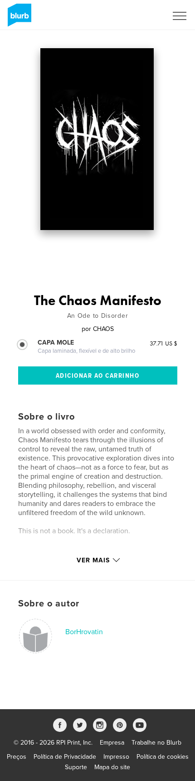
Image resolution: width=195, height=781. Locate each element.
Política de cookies (162, 757)
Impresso (116, 757)
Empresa (112, 742)
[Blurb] (18, 18)
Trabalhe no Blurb (156, 742)
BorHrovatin (84, 631)
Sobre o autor (48, 603)
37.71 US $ (163, 343)
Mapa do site (112, 767)
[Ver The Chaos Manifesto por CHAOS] (97, 139)
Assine (145, 16)
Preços (16, 757)
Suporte (76, 767)
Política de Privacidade (65, 757)
